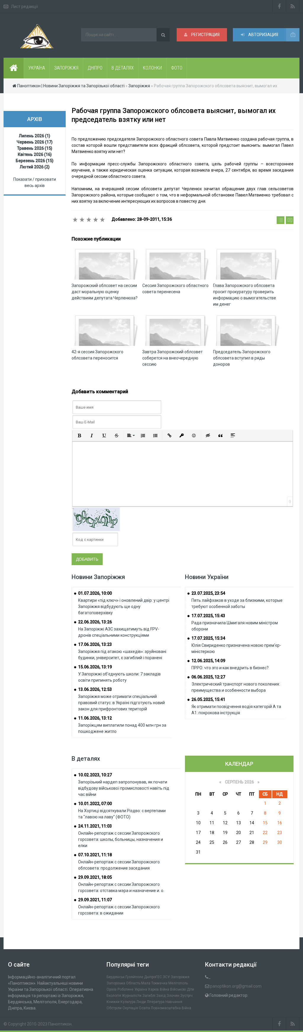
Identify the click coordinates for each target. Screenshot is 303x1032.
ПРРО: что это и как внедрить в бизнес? (230, 667)
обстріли (114, 1008)
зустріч (186, 996)
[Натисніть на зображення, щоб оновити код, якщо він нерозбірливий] (96, 519)
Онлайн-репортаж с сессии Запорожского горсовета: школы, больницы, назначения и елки (120, 839)
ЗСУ (166, 977)
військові (178, 989)
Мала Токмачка (154, 983)
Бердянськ (116, 977)
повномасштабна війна (171, 1008)
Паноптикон (60, 1024)
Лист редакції (24, 6)
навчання (173, 1002)
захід (161, 996)
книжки (113, 1002)
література (156, 1002)
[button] (79, 435)
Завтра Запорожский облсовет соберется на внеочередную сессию (172, 358)
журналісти (131, 996)
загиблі (148, 996)
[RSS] (292, 6)
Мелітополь (178, 983)
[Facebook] (279, 6)
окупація (130, 1008)
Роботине (125, 989)
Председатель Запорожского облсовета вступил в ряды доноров (241, 358)
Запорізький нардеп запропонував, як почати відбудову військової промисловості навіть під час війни (123, 788)
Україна (140, 989)
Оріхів (112, 989)
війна (164, 989)
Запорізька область (123, 983)
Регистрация (205, 34)
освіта (144, 1008)
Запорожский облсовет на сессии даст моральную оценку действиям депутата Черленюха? (105, 291)
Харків (153, 989)
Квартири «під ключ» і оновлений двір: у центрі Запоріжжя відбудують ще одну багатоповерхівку (123, 606)
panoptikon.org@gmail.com (236, 986)
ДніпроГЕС (153, 977)
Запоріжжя (180, 977)
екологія (114, 996)
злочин (173, 996)
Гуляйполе (134, 977)
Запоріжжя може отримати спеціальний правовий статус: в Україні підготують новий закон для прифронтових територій (121, 702)
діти (190, 989)
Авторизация (262, 34)
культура (128, 1002)
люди (141, 1002)
